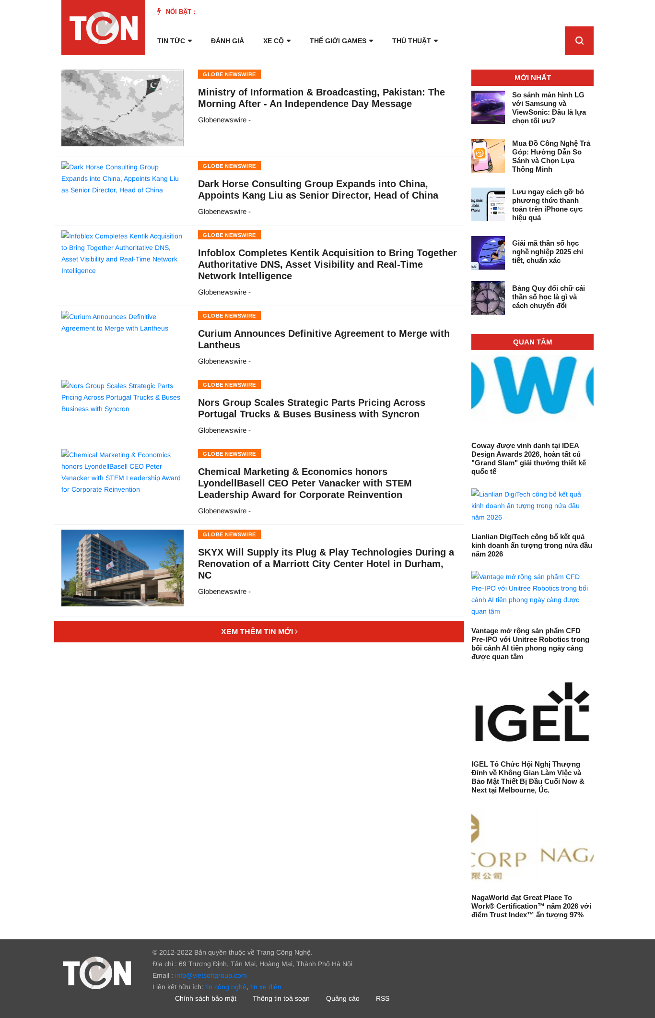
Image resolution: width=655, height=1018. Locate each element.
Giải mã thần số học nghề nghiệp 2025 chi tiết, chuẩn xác (547, 251)
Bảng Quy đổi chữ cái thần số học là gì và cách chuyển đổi (548, 296)
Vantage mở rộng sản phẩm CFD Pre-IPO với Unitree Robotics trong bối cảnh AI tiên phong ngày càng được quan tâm (530, 644)
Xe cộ (273, 41)
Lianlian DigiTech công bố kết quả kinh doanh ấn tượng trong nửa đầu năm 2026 (531, 545)
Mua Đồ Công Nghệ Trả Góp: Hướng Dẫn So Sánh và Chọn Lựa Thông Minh (551, 156)
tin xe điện (265, 987)
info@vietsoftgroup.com (211, 975)
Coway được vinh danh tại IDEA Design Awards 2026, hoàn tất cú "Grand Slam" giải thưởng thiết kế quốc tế (528, 458)
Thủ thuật (411, 41)
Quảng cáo (343, 998)
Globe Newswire (229, 74)
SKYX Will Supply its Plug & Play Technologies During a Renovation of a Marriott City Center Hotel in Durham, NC (326, 563)
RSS (382, 998)
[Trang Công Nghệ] (96, 972)
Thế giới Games (338, 41)
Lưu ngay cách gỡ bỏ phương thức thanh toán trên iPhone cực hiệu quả (548, 205)
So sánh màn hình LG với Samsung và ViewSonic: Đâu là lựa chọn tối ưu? (549, 108)
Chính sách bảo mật (205, 998)
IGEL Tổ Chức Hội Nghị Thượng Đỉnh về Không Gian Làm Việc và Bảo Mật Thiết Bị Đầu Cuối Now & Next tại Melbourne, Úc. (528, 777)
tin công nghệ (225, 987)
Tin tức (171, 41)
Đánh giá (227, 41)
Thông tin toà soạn (281, 998)
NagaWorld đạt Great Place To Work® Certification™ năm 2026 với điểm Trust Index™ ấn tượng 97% (531, 906)
